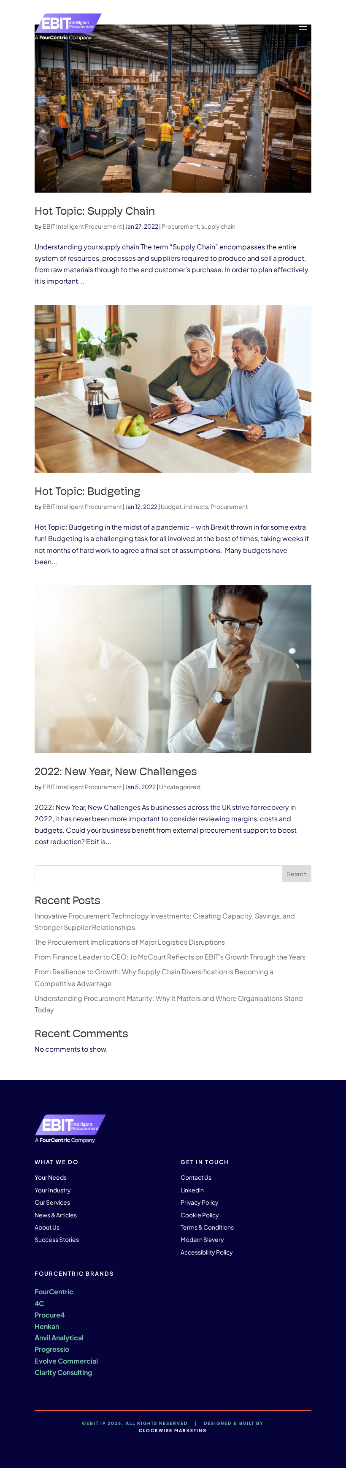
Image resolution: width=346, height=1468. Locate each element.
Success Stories (57, 1239)
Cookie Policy (200, 1215)
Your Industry (53, 1190)
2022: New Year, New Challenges (116, 771)
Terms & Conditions (207, 1227)
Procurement (180, 226)
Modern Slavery (202, 1239)
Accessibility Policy (207, 1252)
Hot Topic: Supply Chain (95, 211)
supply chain (218, 226)
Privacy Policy (200, 1202)
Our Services (52, 1202)
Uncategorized (179, 786)
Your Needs (51, 1177)
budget (171, 506)
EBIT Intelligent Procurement (82, 226)
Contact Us (196, 1177)
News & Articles (56, 1215)
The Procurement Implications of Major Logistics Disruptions (130, 942)
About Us (47, 1227)
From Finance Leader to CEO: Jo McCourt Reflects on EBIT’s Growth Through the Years (170, 956)
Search (297, 874)
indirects (196, 506)
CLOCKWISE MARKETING (173, 1430)
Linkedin (192, 1190)
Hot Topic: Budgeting (88, 491)
